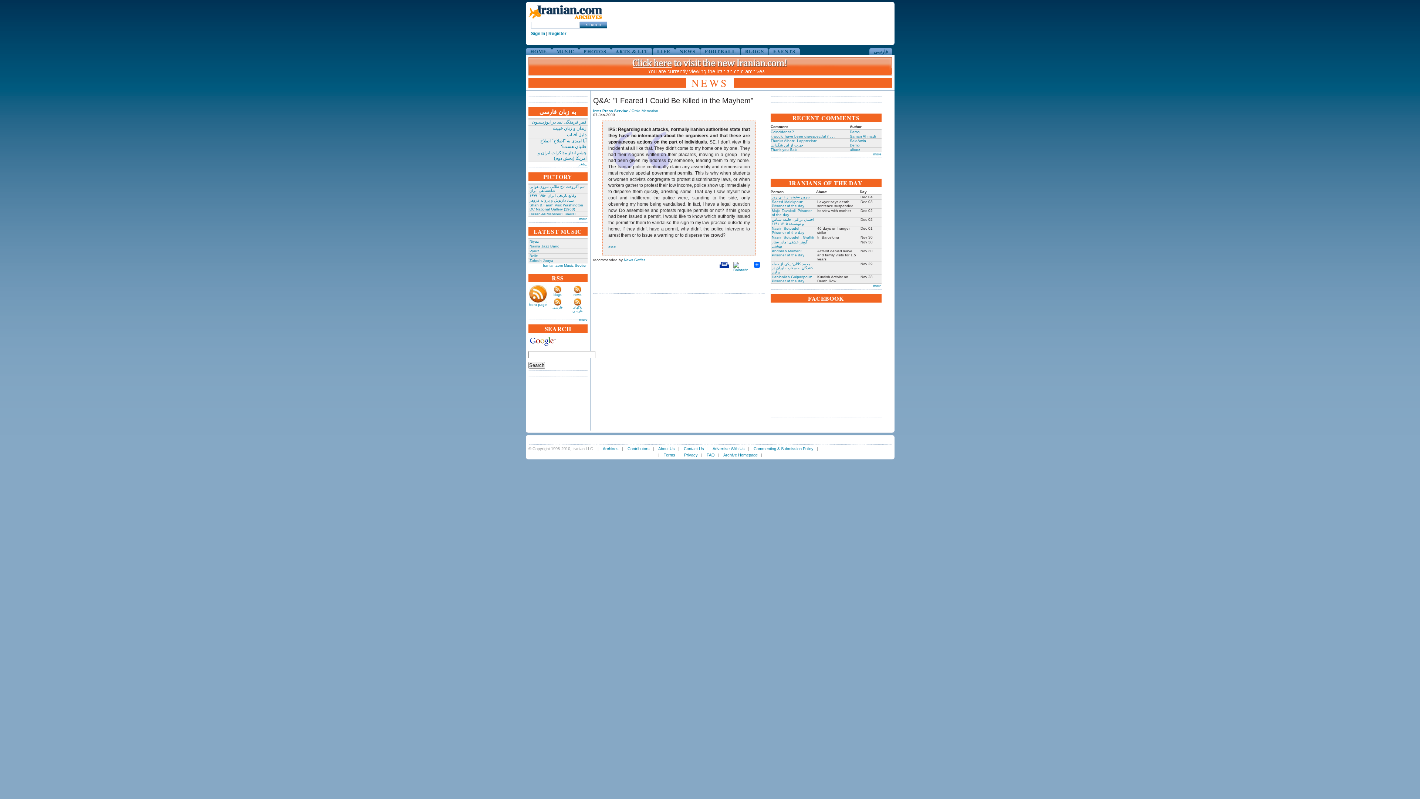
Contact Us (694, 448)
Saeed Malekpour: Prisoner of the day (788, 204)
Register (557, 33)
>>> (612, 247)
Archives (611, 448)
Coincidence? (782, 132)
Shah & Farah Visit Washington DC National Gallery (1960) (556, 207)
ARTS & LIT (632, 51)
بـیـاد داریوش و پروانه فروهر (552, 200)
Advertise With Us (729, 448)
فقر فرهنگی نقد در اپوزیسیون (559, 122)
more (583, 219)
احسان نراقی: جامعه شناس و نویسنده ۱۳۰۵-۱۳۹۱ (793, 222)
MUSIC (566, 51)
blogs (558, 295)
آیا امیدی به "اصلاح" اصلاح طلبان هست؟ (563, 143)
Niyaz (534, 241)
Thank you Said (784, 150)
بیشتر (583, 164)
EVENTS (784, 51)
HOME (538, 51)
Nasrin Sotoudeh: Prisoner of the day (788, 230)
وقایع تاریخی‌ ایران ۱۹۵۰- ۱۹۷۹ (553, 195)
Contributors (639, 448)
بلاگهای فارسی (577, 309)
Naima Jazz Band (544, 246)
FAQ (711, 455)
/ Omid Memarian (625, 111)
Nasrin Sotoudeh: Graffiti (793, 237)
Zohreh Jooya (541, 261)
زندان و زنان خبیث (569, 128)
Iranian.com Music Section (565, 265)
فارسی (881, 51)
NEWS (688, 51)
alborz (855, 150)
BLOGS (754, 51)
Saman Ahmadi (863, 136)
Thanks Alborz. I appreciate (794, 141)
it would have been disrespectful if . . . (803, 136)
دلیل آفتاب (576, 134)
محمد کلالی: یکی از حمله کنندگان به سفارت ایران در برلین (792, 268)
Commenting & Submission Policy (784, 448)
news (578, 295)
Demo (855, 132)
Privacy (691, 455)
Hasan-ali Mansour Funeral (552, 214)
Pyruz (534, 251)
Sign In (538, 33)
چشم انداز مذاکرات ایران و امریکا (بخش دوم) (562, 155)
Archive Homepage (740, 455)
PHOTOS (595, 51)
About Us (666, 448)
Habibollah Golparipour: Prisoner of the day (792, 279)
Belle (534, 256)
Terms (669, 455)
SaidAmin (858, 141)
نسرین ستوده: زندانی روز (792, 197)
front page (538, 305)
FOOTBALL (720, 51)
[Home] (565, 19)
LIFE (663, 51)
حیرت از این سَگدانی (787, 145)
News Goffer (634, 260)
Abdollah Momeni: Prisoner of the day (788, 253)
